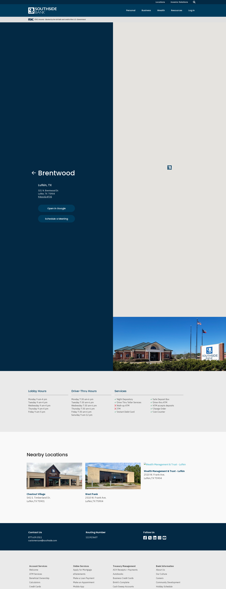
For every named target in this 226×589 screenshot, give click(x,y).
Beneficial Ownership (39, 578)
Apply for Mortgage (82, 569)
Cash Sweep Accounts (123, 586)
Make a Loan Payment (83, 578)
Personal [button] (130, 10)
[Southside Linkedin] (155, 538)
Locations (160, 2)
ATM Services (35, 574)
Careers (159, 578)
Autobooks (118, 574)
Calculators (34, 582)
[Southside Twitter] (150, 538)
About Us (160, 569)
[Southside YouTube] (165, 538)
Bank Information (165, 566)
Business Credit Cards (123, 578)
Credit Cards (35, 586)
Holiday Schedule (164, 586)
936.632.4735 (45, 197)
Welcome (33, 569)
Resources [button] (176, 10)
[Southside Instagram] (160, 538)
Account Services (38, 566)
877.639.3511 (35, 537)
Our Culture (161, 574)
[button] (169, 167)
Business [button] (146, 10)
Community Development (168, 582)
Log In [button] (191, 10)
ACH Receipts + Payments (125, 569)
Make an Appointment (83, 582)
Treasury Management (124, 566)
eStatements (79, 574)
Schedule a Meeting (56, 218)
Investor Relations (179, 2)
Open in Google (56, 208)
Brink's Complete (121, 582)
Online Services (81, 566)
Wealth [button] (161, 10)
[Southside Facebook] (145, 538)
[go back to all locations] (34, 173)
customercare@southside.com (42, 540)
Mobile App (78, 586)
